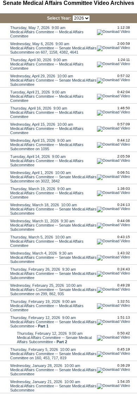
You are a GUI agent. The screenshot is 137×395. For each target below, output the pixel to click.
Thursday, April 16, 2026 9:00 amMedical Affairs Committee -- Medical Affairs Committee (47, 112)
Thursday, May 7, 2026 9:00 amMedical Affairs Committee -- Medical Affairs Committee (47, 32)
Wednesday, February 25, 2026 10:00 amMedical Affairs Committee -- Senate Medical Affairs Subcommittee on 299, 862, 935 (53, 289)
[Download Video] (113, 31)
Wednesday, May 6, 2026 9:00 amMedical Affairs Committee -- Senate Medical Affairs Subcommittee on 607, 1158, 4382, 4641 (53, 48)
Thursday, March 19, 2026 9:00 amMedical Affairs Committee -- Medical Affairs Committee (47, 193)
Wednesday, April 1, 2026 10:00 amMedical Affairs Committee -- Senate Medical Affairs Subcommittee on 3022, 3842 (53, 177)
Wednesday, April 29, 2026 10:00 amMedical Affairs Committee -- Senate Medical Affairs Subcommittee (53, 80)
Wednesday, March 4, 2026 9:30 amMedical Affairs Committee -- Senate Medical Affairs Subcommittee (53, 257)
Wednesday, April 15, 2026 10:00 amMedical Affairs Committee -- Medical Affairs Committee (47, 128)
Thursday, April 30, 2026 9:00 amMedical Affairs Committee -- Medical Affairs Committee (47, 64)
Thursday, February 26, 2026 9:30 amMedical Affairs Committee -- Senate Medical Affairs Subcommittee (53, 273)
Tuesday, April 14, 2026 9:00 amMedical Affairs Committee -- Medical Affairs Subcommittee (47, 160)
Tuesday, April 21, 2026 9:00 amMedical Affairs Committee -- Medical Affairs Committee (47, 96)
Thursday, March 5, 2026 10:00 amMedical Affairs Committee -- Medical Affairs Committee (47, 241)
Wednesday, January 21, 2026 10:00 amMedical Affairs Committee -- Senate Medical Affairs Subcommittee (53, 386)
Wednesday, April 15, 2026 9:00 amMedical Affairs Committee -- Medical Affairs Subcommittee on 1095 (47, 144)
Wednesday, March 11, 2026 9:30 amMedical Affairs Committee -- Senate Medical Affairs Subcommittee (53, 225)
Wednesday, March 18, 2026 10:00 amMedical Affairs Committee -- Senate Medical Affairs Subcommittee (53, 209)
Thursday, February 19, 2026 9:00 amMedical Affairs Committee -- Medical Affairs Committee (47, 305)
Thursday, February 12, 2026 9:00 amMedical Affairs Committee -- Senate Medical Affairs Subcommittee (53, 322)
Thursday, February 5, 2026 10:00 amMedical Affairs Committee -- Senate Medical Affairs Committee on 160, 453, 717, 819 (53, 353)
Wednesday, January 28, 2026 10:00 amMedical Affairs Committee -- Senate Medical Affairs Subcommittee (53, 369)
